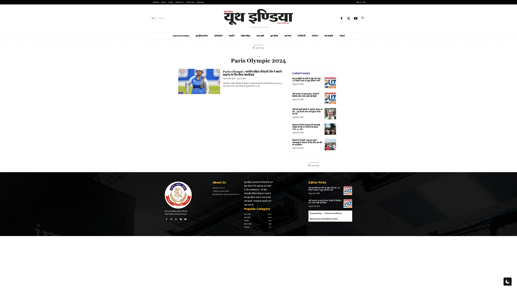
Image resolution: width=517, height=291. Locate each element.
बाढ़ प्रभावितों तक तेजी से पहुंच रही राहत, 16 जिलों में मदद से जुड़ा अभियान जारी (306, 79)
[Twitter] (349, 19)
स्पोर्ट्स (181, 93)
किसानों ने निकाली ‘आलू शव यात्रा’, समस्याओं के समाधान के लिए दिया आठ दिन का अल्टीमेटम (307, 142)
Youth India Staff (229, 78)
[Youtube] (356, 19)
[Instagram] (171, 219)
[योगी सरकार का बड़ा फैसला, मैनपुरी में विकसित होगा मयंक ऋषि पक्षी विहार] (330, 98)
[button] (362, 17)
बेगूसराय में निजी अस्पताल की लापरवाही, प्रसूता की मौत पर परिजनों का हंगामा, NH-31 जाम (306, 127)
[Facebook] (341, 19)
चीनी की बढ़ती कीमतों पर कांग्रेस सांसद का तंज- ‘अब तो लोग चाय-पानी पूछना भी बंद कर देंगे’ (307, 111)
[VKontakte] (180, 219)
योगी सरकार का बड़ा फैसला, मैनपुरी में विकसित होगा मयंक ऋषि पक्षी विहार (305, 95)
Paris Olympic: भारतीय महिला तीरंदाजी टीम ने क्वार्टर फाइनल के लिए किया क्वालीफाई (252, 73)
